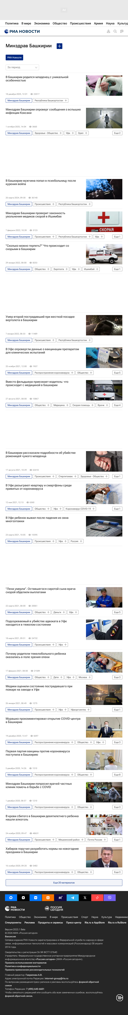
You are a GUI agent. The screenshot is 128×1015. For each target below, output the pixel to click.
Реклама (29, 922)
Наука (95, 917)
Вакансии (10, 936)
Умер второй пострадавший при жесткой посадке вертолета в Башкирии (40, 318)
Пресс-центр (73, 922)
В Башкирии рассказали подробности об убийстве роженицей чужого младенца (41, 454)
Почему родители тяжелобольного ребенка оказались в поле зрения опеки (36, 655)
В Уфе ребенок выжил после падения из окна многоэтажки (37, 519)
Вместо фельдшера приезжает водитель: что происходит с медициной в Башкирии (37, 383)
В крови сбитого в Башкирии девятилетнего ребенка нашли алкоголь (42, 817)
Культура (107, 917)
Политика (10, 917)
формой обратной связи (18, 996)
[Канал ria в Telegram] (73, 897)
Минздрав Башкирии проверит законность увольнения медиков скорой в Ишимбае (35, 214)
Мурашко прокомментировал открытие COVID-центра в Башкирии (43, 720)
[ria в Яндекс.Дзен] (23, 897)
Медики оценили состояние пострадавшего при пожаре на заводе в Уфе (39, 688)
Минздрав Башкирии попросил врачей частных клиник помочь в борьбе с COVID (39, 785)
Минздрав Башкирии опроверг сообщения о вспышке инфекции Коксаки (43, 111)
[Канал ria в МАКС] (11, 897)
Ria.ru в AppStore (95, 922)
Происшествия (69, 917)
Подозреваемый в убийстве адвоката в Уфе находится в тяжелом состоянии (36, 623)
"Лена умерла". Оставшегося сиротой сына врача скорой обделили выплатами (41, 590)
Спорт (84, 917)
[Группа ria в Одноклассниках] (48, 897)
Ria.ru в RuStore (117, 922)
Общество (25, 917)
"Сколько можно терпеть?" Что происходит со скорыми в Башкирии (37, 247)
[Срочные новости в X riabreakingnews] (97, 897)
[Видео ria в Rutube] (60, 897)
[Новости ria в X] (85, 897)
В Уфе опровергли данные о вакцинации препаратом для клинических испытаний (42, 350)
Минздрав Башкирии (29, 45)
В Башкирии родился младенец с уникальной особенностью (37, 78)
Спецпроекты (13, 922)
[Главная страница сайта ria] (22, 31)
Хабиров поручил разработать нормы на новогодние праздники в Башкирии (42, 850)
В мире (54, 917)
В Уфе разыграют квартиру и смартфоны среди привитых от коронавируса (39, 487)
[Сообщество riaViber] (110, 897)
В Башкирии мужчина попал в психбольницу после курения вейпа (41, 182)
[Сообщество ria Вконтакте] (36, 897)
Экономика (40, 917)
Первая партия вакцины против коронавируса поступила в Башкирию (38, 753)
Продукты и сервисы (50, 922)
